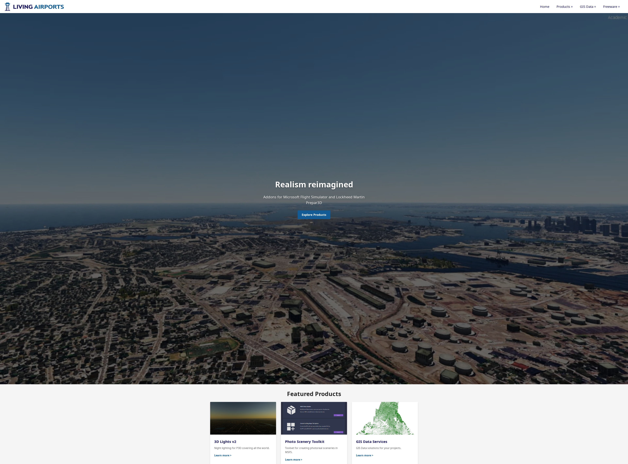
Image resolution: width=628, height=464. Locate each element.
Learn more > (222, 455)
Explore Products (314, 215)
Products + (565, 6)
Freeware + (611, 6)
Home (544, 6)
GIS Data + (588, 6)
